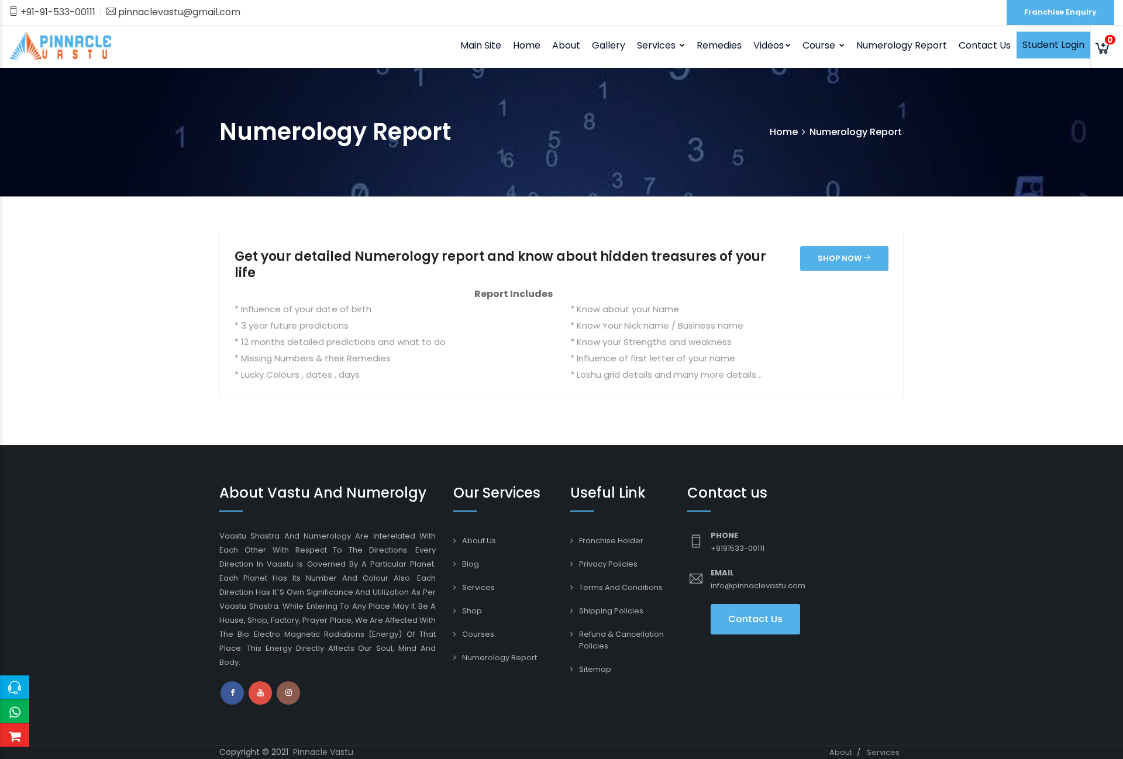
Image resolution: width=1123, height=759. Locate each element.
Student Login (1053, 44)
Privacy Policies (608, 564)
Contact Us (985, 45)
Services (478, 587)
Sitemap (595, 669)
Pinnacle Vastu (323, 752)
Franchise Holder (611, 540)
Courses (478, 634)
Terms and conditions (621, 587)
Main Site (480, 45)
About (840, 752)
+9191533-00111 (737, 548)
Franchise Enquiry (1060, 12)
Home (526, 45)
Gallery (608, 45)
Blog (470, 564)
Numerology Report (901, 45)
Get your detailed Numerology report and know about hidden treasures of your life (500, 264)
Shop (472, 610)
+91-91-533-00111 (56, 12)
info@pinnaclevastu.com (758, 585)
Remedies (719, 45)
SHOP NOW (840, 258)
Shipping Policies (611, 610)
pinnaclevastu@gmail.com (178, 12)
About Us (479, 540)
